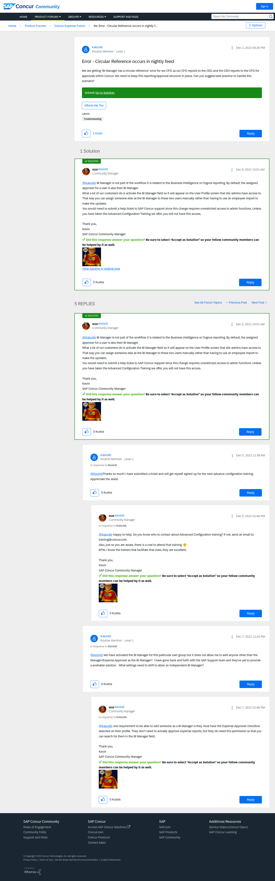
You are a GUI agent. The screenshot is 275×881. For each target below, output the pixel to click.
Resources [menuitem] (96, 16)
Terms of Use (46, 860)
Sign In (264, 6)
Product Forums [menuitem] (46, 16)
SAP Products (168, 832)
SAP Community (169, 837)
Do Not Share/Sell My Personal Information (76, 860)
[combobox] (242, 16)
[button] (232, 48)
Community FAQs (34, 832)
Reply (251, 133)
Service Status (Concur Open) (228, 827)
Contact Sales (97, 842)
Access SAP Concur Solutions (107, 827)
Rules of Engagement (37, 827)
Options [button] (257, 25)
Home (12, 25)
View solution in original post (101, 268)
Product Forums (35, 25)
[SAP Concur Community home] (19, 6)
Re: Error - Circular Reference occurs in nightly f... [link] (125, 25)
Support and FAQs (35, 837)
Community (48, 6)
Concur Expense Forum (69, 25)
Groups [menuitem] (73, 16)
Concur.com (95, 832)
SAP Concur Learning (223, 832)
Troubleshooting (92, 119)
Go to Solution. (105, 92)
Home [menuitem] (23, 16)
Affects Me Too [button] (94, 105)
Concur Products (99, 837)
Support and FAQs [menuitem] (126, 16)
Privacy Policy (30, 860)
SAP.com (164, 827)
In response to (103, 465)
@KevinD (96, 473)
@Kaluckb (89, 183)
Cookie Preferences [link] (111, 860)
